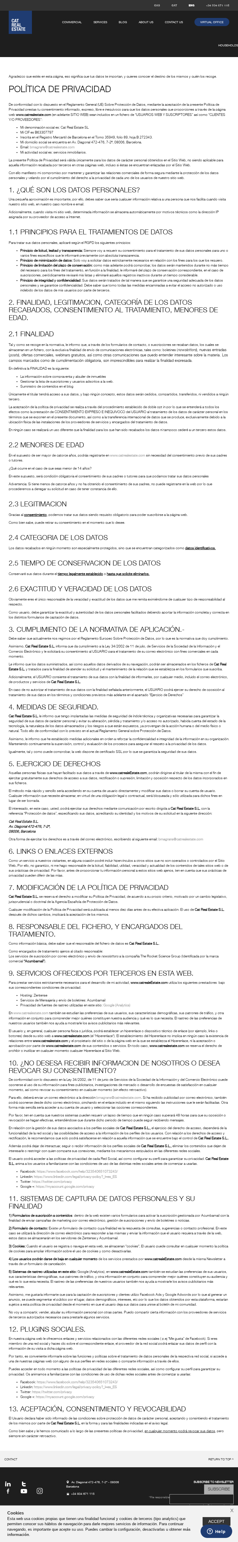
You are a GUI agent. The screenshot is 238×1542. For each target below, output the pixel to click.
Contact (10, 1459)
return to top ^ (221, 1459)
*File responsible (159, 1497)
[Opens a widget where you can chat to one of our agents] (216, 1532)
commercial (72, 22)
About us (146, 22)
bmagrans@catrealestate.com (52, 147)
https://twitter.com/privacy (52, 1182)
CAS (157, 5)
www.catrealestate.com (127, 455)
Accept (216, 1521)
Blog (123, 22)
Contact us (174, 22)
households (228, 45)
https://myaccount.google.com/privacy (65, 1187)
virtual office (211, 22)
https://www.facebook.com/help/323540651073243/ (77, 1172)
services (100, 22)
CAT (174, 5)
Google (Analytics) (116, 1005)
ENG (191, 5)
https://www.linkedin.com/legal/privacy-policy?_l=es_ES (75, 1177)
